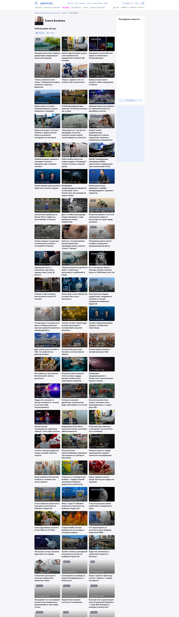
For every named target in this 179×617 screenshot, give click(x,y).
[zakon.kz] (46, 3)
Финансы (82, 3)
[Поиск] (143, 3)
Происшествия (97, 3)
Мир (76, 3)
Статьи (89, 3)
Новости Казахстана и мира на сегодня (47, 13)
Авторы (64, 13)
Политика (70, 3)
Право (106, 3)
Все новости (130, 100)
